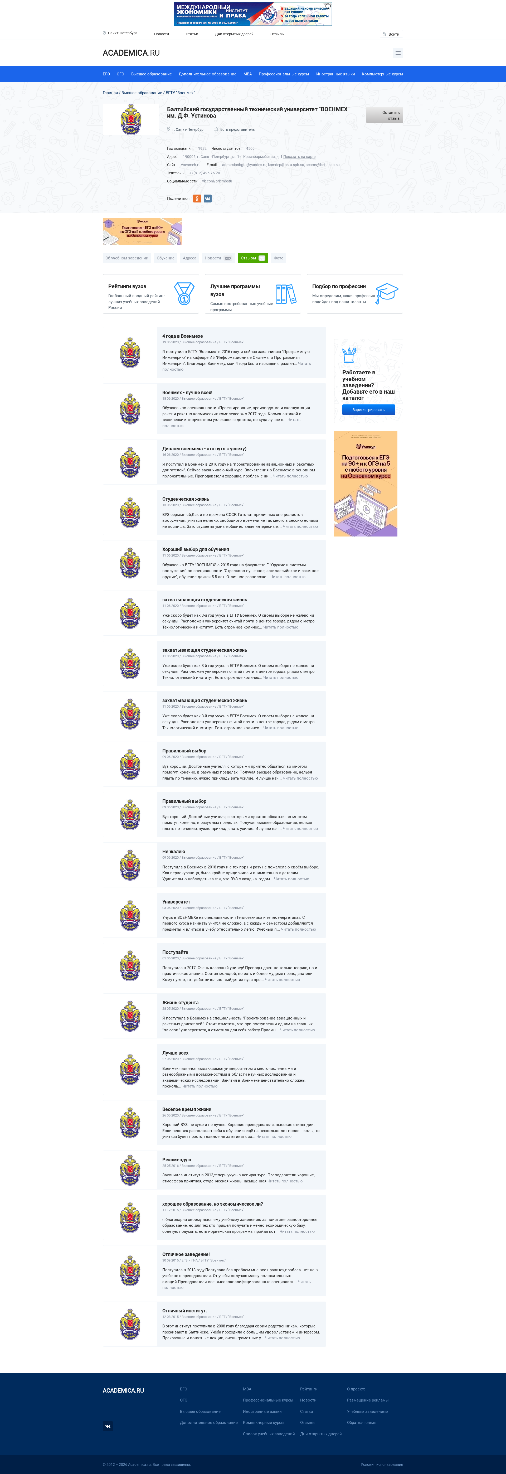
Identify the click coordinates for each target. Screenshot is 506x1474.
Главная (110, 92)
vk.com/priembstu (217, 181)
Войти (394, 34)
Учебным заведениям (367, 1411)
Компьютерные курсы (382, 74)
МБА (248, 74)
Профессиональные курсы (284, 74)
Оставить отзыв (391, 115)
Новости (161, 34)
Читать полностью (290, 476)
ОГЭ (120, 74)
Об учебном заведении (126, 258)
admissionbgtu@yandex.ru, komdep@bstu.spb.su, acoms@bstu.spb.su (281, 165)
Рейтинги (309, 1389)
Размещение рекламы (368, 1400)
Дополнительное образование (207, 74)
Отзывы (277, 34)
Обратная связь (361, 1422)
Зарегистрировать (369, 410)
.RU (131, 52)
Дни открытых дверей (234, 34)
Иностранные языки (335, 74)
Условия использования (382, 1464)
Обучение (165, 258)
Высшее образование (151, 74)
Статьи (192, 34)
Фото (279, 258)
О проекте (356, 1389)
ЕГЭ (106, 74)
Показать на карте (299, 156)
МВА (247, 1389)
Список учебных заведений (269, 1434)
